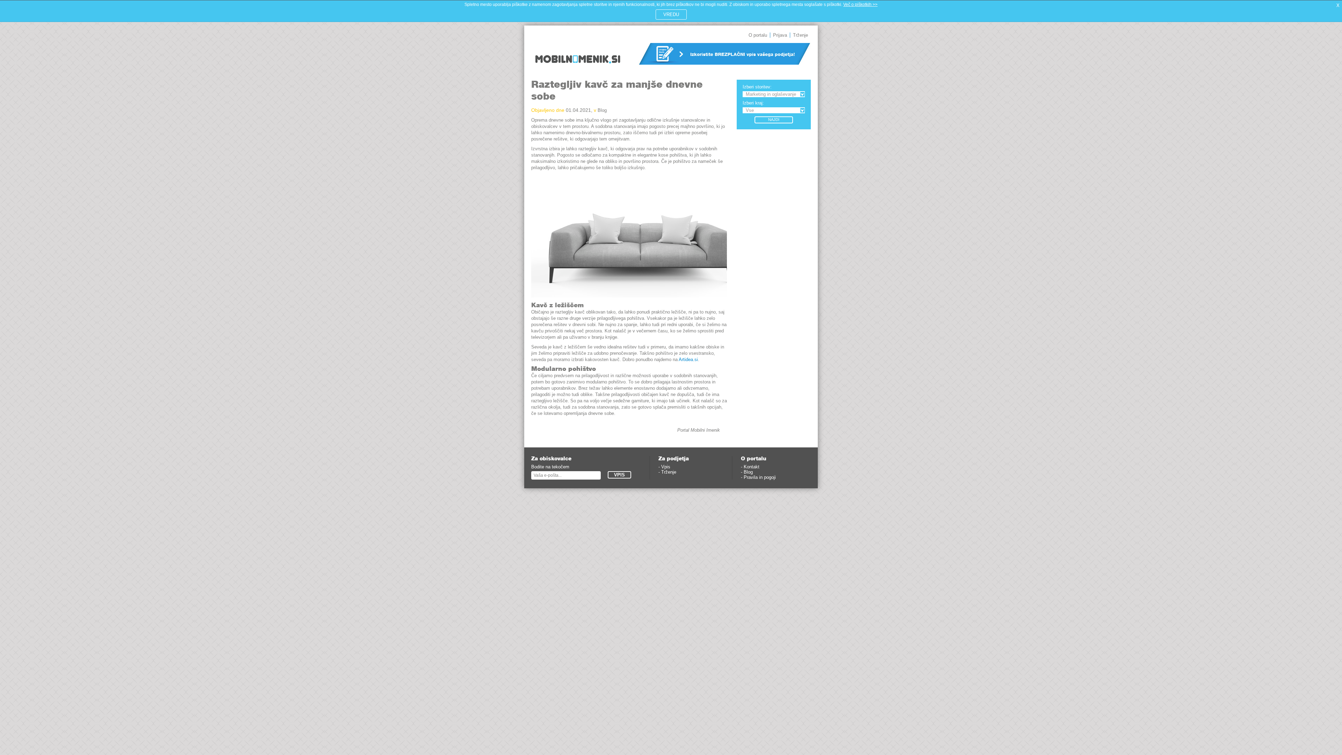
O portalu (758, 35)
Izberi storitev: (757, 86)
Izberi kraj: (753, 103)
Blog (602, 110)
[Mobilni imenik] (577, 68)
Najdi (773, 119)
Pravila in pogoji (760, 477)
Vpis (665, 466)
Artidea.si (688, 359)
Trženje (800, 35)
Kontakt (751, 466)
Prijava (780, 35)
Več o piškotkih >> (860, 4)
